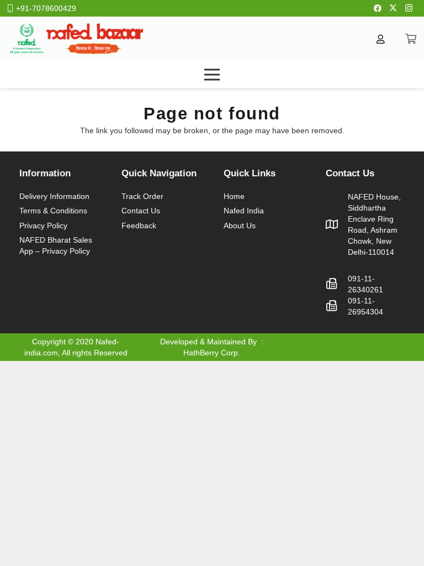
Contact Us (140, 210)
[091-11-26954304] (337, 306)
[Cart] (411, 39)
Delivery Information (54, 196)
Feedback (138, 225)
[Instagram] (408, 8)
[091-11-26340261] (337, 284)
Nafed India (244, 210)
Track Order (142, 196)
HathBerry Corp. (211, 352)
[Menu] (212, 74)
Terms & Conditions (53, 210)
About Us (240, 225)
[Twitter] (393, 8)
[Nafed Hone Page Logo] (76, 38)
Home (234, 196)
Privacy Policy (43, 225)
